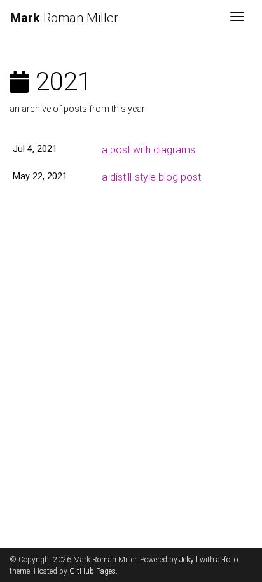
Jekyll (188, 559)
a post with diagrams (148, 150)
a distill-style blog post (151, 177)
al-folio (227, 559)
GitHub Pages (92, 571)
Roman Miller (64, 17)
